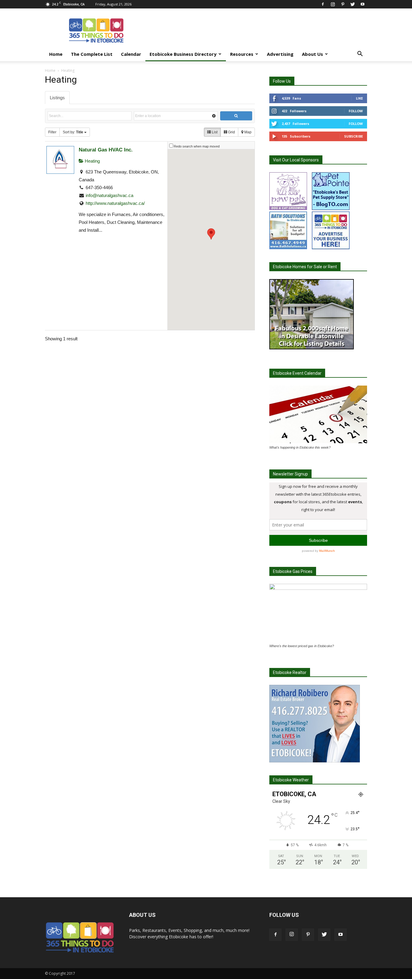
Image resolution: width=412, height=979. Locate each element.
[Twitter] (352, 4)
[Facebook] (322, 4)
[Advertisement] (257, 30)
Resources (241, 54)
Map (247, 132)
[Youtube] (362, 4)
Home (55, 54)
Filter (52, 132)
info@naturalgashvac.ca (109, 195)
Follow (356, 111)
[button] (360, 54)
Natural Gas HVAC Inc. (106, 150)
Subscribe (353, 136)
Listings (57, 97)
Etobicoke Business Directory (183, 54)
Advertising (280, 54)
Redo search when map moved (197, 146)
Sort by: (73, 132)
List (214, 132)
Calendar (131, 54)
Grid (231, 132)
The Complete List (92, 54)
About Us (312, 54)
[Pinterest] (342, 4)
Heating (92, 161)
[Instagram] (332, 4)
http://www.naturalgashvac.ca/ (115, 203)
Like (359, 98)
